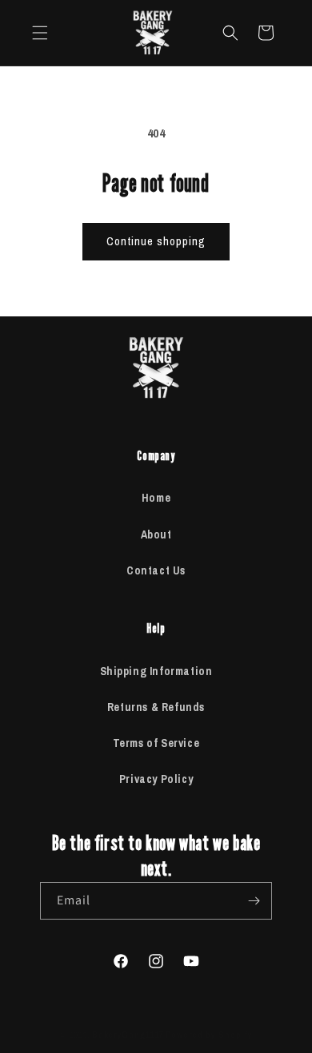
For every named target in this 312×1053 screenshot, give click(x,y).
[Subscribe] (253, 901)
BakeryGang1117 (127, 1034)
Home (156, 498)
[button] (40, 32)
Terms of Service (156, 743)
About (156, 534)
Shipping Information (156, 671)
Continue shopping (156, 240)
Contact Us (156, 570)
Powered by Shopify (209, 1034)
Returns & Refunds (156, 707)
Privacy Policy (156, 779)
